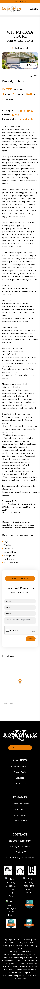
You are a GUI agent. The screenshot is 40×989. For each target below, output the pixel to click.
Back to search (21, 48)
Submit (30, 639)
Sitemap (13, 951)
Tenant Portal (20, 820)
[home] (11, 9)
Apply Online (20, 578)
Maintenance (20, 815)
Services (20, 778)
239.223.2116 (20, 1)
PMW (20, 948)
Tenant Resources (20, 803)
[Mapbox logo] (8, 703)
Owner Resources (20, 766)
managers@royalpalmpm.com (19, 857)
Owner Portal (20, 783)
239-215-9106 (23, 593)
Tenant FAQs (20, 809)
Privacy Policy (27, 951)
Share (35, 76)
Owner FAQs (20, 772)
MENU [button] (35, 9)
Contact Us (20, 747)
